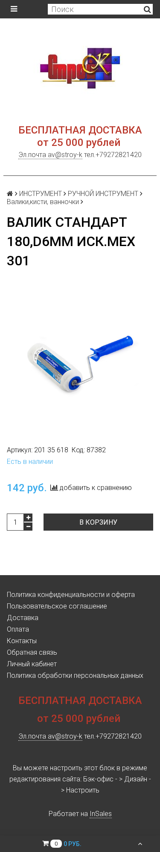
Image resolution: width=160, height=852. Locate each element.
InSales (101, 814)
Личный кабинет (32, 664)
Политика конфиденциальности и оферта (71, 595)
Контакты (22, 641)
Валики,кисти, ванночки (43, 202)
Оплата (18, 629)
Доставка (22, 618)
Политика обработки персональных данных (75, 675)
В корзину (98, 522)
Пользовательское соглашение (57, 606)
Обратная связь (32, 652)
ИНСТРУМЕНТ (40, 194)
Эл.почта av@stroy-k (50, 155)
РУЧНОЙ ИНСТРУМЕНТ (103, 194)
